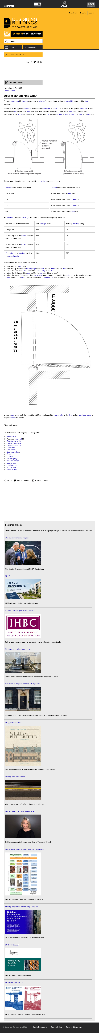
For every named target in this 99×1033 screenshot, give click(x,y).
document (15, 101)
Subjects (13, 47)
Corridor (54, 187)
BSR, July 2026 (11, 945)
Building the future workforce (15, 777)
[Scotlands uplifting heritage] (23, 1010)
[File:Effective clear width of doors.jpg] (49, 177)
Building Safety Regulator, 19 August (18, 811)
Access (25, 101)
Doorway (9, 187)
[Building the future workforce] (23, 800)
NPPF (7, 576)
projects (69, 275)
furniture (59, 114)
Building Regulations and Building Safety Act (21, 907)
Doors (9, 454)
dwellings (43, 181)
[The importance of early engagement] (23, 672)
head (70, 193)
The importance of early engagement (18, 649)
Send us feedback (41, 480)
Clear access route (14, 443)
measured (83, 109)
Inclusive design (13, 461)
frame (53, 269)
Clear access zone (14, 446)
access (24, 236)
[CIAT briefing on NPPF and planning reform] (23, 599)
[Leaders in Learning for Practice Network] (23, 637)
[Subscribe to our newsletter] (23, 36)
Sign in (91, 13)
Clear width (11, 448)
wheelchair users (85, 415)
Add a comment (23, 480)
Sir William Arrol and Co (14, 983)
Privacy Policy (56, 1027)
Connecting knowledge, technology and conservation (24, 849)
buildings (42, 101)
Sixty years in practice (13, 723)
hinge (20, 114)
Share (9, 480)
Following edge (12, 459)
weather (67, 114)
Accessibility (11, 437)
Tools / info (32, 47)
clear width (69, 101)
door (86, 101)
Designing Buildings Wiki (29, 433)
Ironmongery (11, 463)
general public (13, 256)
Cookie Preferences (40, 1027)
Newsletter (73, 13)
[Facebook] (31, 62)
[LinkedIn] (37, 62)
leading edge (31, 269)
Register (83, 13)
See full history (9, 90)
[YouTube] (40, 62)
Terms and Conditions (74, 1027)
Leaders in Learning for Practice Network (20, 610)
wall (15, 111)
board (73, 114)
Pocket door (11, 467)
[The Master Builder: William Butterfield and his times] (23, 765)
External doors (11, 253)
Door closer (11, 450)
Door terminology (13, 452)
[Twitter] (34, 62)
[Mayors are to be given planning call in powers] (23, 711)
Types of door (12, 470)
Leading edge (12, 465)
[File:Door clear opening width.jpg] (49, 410)
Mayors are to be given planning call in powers (22, 684)
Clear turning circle (14, 441)
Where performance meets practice (18, 538)
